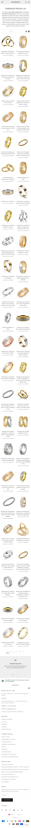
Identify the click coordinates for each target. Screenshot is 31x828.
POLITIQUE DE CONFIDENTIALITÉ (10, 777)
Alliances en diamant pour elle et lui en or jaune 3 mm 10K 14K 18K (23, 406)
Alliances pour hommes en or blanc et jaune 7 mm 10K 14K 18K (8, 540)
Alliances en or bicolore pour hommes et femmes (23, 202)
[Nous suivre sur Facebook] (2, 810)
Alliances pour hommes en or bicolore (8, 101)
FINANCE (4, 747)
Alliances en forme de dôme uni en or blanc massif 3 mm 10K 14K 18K (8, 303)
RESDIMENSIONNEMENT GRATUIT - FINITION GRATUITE (15, 767)
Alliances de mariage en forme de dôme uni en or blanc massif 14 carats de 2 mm (8, 407)
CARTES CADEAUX (6, 729)
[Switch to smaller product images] (28, 31)
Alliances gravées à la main (23, 178)
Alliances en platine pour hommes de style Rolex (8, 459)
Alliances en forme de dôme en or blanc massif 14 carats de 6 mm (8, 566)
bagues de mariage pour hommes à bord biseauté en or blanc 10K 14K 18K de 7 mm (23, 461)
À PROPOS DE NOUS (7, 742)
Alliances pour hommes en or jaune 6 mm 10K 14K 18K (8, 128)
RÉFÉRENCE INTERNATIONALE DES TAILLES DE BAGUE (15, 769)
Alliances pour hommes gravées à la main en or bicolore (23, 487)
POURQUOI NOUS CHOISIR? (8, 744)
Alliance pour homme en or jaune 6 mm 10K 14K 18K (8, 487)
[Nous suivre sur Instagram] (6, 810)
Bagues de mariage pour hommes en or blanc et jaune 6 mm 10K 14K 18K (23, 77)
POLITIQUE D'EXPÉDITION (8, 774)
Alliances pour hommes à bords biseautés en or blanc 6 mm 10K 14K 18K (8, 252)
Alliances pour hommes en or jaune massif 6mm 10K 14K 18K (23, 303)
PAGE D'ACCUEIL (6, 737)
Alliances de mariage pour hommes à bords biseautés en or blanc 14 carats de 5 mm (23, 594)
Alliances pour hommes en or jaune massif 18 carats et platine (23, 353)
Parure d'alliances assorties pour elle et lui (8, 178)
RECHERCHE (5, 749)
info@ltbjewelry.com (11, 708)
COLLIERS (4, 722)
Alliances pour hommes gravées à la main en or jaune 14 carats (23, 102)
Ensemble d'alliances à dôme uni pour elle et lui (8, 52)
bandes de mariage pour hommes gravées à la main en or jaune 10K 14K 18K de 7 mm (23, 379)
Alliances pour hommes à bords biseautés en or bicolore (23, 278)
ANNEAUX (4, 727)
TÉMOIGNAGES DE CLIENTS (8, 739)
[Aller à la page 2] (23, 651)
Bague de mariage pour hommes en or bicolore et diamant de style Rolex (23, 513)
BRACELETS (4, 724)
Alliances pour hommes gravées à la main (23, 52)
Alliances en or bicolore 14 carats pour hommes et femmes (8, 77)
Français (19, 814)
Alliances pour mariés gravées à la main (23, 432)
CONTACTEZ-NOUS (6, 752)
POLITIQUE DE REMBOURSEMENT (10, 757)
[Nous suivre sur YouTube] (14, 810)
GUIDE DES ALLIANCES (7, 764)
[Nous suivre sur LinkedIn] (22, 810)
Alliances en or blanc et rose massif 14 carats (8, 352)
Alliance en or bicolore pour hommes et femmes (23, 328)
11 (20, 651)
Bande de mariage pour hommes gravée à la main (8, 152)
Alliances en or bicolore (8, 201)
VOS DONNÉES (5, 782)
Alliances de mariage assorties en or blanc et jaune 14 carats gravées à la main (8, 434)
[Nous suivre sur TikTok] (18, 810)
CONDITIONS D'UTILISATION (9, 754)
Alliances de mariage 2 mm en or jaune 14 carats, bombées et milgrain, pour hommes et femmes (23, 567)
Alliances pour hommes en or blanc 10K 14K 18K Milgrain (8, 593)
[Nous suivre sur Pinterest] (10, 810)
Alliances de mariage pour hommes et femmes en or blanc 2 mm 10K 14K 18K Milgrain (8, 514)
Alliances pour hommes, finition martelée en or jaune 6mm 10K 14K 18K (23, 128)
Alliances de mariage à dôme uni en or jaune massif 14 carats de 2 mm (23, 153)
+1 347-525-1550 (11, 706)
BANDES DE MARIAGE (7, 719)
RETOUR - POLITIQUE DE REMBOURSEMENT (12, 772)
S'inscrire (7, 800)
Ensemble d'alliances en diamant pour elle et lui (23, 539)
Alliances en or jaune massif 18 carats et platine (23, 643)
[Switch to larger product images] (26, 31)
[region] (15, 665)
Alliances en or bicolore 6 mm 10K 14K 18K (8, 619)
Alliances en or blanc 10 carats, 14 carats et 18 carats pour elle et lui (23, 227)
